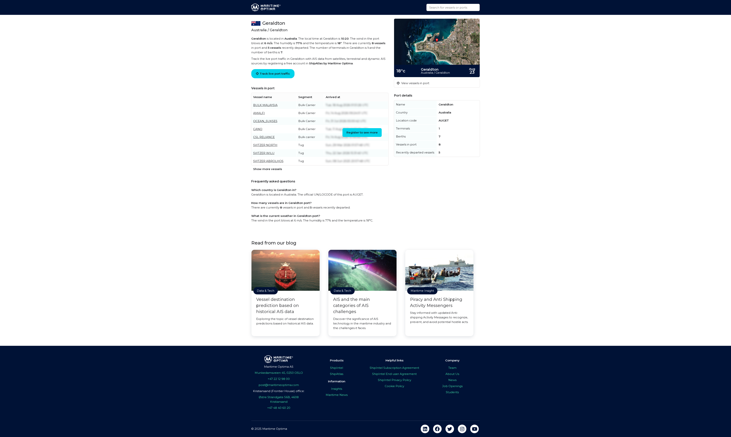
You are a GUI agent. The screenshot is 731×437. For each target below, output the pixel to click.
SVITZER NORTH (265, 145)
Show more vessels (267, 169)
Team (452, 368)
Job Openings (452, 386)
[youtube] (474, 429)
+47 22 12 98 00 (279, 379)
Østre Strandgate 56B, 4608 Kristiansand (279, 399)
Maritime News (337, 395)
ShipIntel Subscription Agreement (394, 368)
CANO (257, 129)
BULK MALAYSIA (265, 105)
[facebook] (437, 429)
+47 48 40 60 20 (278, 408)
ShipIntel (336, 368)
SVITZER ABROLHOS (268, 161)
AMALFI (259, 113)
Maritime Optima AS (278, 366)
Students (452, 392)
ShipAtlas (336, 374)
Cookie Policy (394, 386)
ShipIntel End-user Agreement (394, 374)
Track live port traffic (275, 73)
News (452, 380)
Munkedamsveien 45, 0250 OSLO (279, 373)
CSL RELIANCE (264, 137)
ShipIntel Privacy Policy (394, 380)
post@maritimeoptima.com (279, 385)
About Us (452, 374)
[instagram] (462, 429)
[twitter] (449, 429)
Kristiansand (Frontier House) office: (278, 391)
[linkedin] (425, 429)
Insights (336, 389)
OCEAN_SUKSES (265, 121)
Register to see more (362, 132)
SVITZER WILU (264, 153)
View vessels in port (415, 83)
